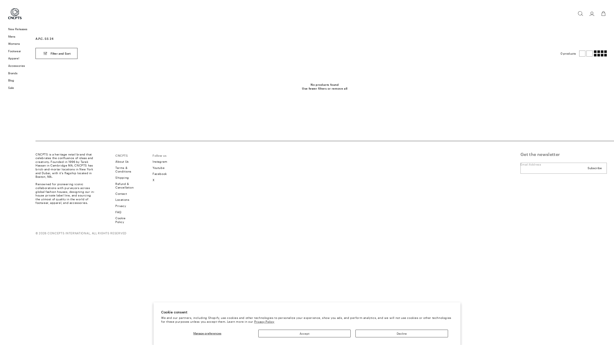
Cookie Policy (120, 220)
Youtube (159, 167)
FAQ (118, 212)
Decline (402, 333)
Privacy (120, 205)
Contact (121, 193)
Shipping (122, 177)
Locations (122, 199)
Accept (304, 333)
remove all (340, 88)
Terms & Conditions (123, 169)
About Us (122, 161)
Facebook (160, 173)
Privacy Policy (264, 321)
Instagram (160, 161)
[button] (580, 13)
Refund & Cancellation (124, 185)
